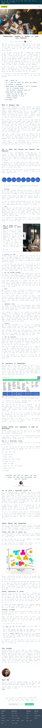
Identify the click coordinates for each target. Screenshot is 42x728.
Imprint (35, 713)
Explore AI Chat (5, 3)
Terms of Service (15, 718)
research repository (31, 342)
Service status (14, 723)
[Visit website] (2, 689)
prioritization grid (23, 543)
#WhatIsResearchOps (32, 154)
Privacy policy (14, 715)
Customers (3, 715)
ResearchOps (7, 526)
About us (28, 713)
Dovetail (17, 720)
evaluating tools (23, 339)
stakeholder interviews (35, 535)
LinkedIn (35, 718)
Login (2, 723)
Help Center (14, 713)
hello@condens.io (37, 715)
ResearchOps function (17, 511)
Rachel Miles (21, 485)
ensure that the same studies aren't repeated (18, 276)
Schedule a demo (5, 720)
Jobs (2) (28, 715)
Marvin (22, 720)
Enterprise (3, 718)
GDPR (27, 718)
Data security (29, 720)
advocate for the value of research (11, 165)
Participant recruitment (7, 255)
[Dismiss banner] (40, 1)
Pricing (2, 713)
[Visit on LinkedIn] (3, 689)
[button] (39, 6)
